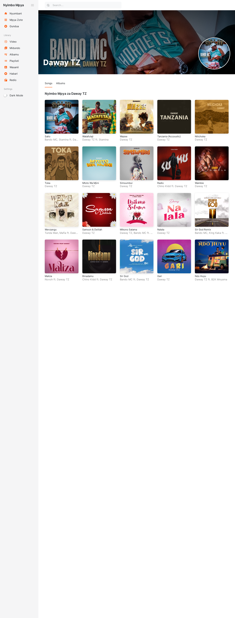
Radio (160, 183)
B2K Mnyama (219, 279)
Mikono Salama (128, 229)
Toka (47, 183)
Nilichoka (200, 136)
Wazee (123, 136)
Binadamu (88, 276)
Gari (159, 276)
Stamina (64, 139)
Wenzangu (51, 229)
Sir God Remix (203, 229)
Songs (48, 83)
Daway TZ (88, 139)
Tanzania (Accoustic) (169, 136)
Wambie (199, 183)
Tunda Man (51, 232)
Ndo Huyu (200, 276)
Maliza (48, 276)
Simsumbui (126, 183)
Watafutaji (87, 136)
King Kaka (215, 232)
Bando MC (51, 139)
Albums (60, 83)
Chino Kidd (164, 186)
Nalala (160, 229)
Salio (47, 136)
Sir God (124, 276)
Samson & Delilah (92, 229)
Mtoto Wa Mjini (90, 183)
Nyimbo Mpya (13, 5)
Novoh (49, 279)
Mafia (62, 232)
